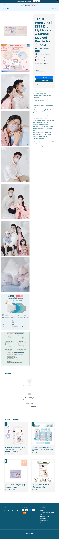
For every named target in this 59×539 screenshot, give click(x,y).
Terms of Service (8, 536)
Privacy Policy (17, 536)
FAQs (41, 514)
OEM (41, 522)
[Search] (53, 8)
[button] (4, 5)
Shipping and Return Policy (47, 512)
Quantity (37, 70)
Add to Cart (44, 80)
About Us (42, 510)
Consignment (43, 518)
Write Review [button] (29, 403)
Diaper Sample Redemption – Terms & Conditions (42, 536)
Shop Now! (37, 1)
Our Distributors (44, 520)
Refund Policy (25, 536)
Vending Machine (44, 516)
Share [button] (38, 85)
